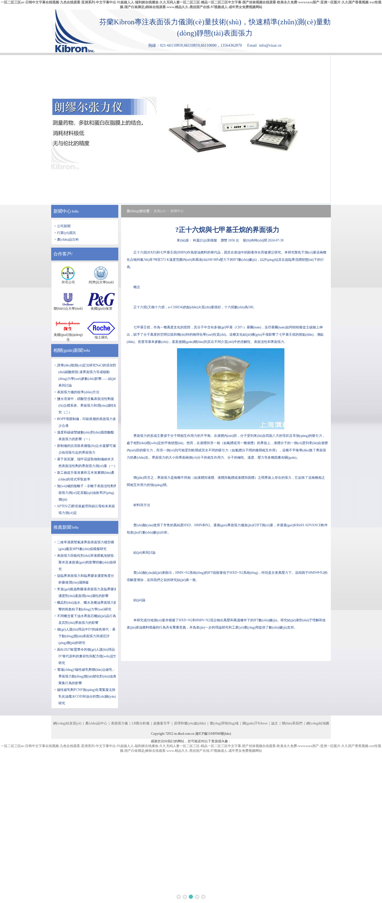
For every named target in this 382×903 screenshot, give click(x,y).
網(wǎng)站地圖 (317, 723)
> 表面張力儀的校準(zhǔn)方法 (76, 392)
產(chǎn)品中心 (96, 723)
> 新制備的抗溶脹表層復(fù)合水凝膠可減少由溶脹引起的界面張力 (85, 449)
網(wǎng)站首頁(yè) (67, 723)
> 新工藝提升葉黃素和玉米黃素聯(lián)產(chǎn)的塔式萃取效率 (84, 476)
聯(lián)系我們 (292, 723)
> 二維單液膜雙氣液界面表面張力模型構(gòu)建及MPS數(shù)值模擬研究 (84, 545)
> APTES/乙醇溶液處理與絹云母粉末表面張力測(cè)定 (84, 509)
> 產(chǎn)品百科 (66, 239)
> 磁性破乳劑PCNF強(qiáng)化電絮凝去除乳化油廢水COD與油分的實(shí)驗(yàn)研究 (85, 696)
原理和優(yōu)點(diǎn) (190, 723)
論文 (274, 723)
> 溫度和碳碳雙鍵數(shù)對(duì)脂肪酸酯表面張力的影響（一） (84, 435)
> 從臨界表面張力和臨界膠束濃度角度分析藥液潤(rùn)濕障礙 (84, 579)
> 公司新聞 (62, 226)
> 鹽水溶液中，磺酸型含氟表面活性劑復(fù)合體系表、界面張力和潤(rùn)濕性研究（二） (85, 405)
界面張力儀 (235, 525)
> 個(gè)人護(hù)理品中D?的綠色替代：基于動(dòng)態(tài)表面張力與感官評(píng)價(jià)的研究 (84, 636)
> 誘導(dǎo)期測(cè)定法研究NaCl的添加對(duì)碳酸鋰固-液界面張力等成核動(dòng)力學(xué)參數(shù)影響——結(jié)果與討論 (85, 375)
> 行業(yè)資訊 (65, 233)
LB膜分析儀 (140, 723)
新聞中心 (62, 211)
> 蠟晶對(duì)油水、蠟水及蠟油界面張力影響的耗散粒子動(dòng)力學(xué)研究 (85, 606)
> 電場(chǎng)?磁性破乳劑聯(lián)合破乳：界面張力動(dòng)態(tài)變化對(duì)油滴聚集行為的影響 (85, 676)
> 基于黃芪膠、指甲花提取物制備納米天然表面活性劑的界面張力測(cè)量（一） (85, 462)
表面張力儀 (119, 723)
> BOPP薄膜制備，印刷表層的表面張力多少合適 (85, 422)
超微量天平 (161, 723)
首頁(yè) (160, 211)
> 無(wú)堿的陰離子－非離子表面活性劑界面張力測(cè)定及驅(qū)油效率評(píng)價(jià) (85, 492)
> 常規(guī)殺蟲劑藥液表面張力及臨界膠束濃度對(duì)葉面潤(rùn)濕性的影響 (85, 592)
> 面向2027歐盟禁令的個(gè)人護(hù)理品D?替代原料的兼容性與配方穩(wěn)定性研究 (85, 656)
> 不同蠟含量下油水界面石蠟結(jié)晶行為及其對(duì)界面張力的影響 (85, 619)
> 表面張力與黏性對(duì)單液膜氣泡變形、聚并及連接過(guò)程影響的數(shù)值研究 (85, 562)
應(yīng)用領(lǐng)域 (224, 723)
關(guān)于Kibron (254, 723)
